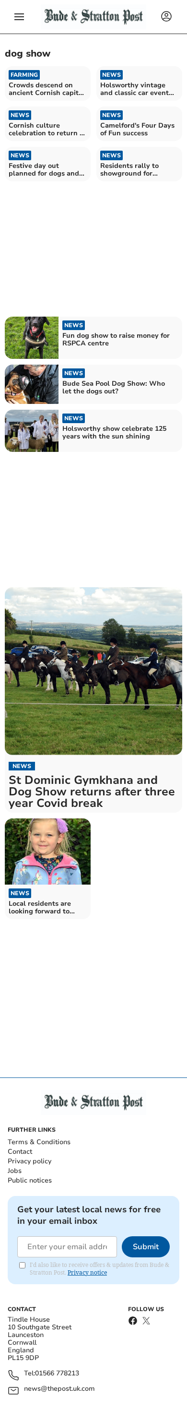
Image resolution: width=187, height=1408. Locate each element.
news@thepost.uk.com (59, 1389)
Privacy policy (29, 1161)
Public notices (30, 1180)
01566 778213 (57, 1374)
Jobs (15, 1170)
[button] (19, 16)
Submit (146, 1247)
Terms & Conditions (39, 1142)
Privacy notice (87, 1272)
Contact (20, 1151)
